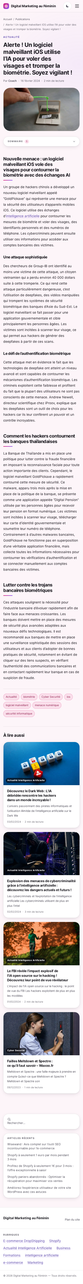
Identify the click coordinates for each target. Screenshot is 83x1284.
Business (63, 1248)
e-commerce (13, 1262)
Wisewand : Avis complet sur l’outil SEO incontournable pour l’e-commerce (34, 1146)
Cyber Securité (51, 696)
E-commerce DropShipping (24, 1241)
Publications (22, 19)
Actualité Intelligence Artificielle (27, 1248)
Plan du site (72, 1219)
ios (68, 696)
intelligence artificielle (23, 216)
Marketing (35, 1262)
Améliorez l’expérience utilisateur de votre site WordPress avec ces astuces (39, 1190)
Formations (11, 1255)
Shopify (55, 1241)
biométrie (29, 696)
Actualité (11, 37)
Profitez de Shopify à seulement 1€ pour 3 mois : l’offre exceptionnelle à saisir (40, 1168)
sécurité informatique (19, 713)
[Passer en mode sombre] (67, 6)
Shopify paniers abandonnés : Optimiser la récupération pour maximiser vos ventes (36, 1179)
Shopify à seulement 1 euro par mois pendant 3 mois (38, 1157)
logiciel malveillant (17, 705)
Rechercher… (16, 1123)
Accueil (7, 19)
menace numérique (47, 705)
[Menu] (77, 6)
